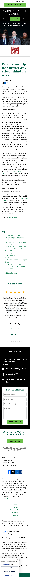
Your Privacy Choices (13, 531)
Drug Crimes (9, 253)
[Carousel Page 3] (19, 329)
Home (5, 19)
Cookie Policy (7, 534)
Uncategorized (10, 271)
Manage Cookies (19, 534)
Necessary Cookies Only (9, 572)
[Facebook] (9, 472)
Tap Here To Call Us (15, 5)
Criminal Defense (10, 251)
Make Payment (15, 441)
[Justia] (20, 472)
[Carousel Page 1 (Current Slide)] (11, 329)
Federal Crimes (10, 255)
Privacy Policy (15, 510)
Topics (5, 231)
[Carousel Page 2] (15, 329)
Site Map (15, 512)
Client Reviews (15, 284)
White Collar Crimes (11, 273)
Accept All (9, 568)
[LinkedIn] (17, 472)
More (25, 19)
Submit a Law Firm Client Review (15, 341)
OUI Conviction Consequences (15, 266)
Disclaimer (15, 507)
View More (15, 335)
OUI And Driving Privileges (13, 264)
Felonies (8, 257)
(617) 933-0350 (13, 463)
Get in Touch (15, 351)
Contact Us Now (15, 421)
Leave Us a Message (15, 390)
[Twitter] (13, 472)
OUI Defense (13, 218)
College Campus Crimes (13, 235)
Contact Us (15, 19)
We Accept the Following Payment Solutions (15, 433)
